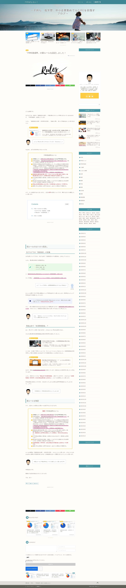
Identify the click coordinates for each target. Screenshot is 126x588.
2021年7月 (83, 416)
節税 (82, 193)
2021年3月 (83, 429)
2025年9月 (83, 263)
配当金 (82, 203)
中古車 (94, 216)
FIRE (27, 50)
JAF (84, 214)
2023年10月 (83, 326)
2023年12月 (83, 319)
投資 (82, 187)
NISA (88, 214)
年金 (82, 183)
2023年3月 (83, 349)
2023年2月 (83, 352)
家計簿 (32, 483)
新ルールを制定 (38, 215)
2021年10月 (83, 406)
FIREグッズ (83, 160)
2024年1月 (83, 316)
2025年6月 (83, 273)
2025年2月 (83, 283)
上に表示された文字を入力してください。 (36, 560)
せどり (93, 214)
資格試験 (83, 197)
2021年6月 (83, 419)
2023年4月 (83, 346)
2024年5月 (83, 309)
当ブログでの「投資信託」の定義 (42, 210)
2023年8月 (83, 333)
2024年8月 (83, 299)
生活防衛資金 (87, 221)
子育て (99, 218)
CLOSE (67, 204)
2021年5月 (83, 422)
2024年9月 (83, 296)
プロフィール (80, 2)
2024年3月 (83, 313)
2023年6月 (83, 339)
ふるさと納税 (84, 170)
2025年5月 (83, 276)
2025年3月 (83, 279)
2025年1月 (83, 286)
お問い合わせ (88, 2)
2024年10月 (83, 293)
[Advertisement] (50, 99)
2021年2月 (83, 432)
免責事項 (38, 586)
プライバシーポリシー (31, 586)
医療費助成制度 (93, 218)
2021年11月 (83, 402)
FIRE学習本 (83, 164)
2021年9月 (83, 409)
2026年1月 (83, 250)
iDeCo (81, 214)
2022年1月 (83, 396)
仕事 (82, 174)
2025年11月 (83, 256)
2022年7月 (83, 376)
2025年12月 (83, 253)
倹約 (82, 177)
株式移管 (81, 221)
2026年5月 (83, 240)
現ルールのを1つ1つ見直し (40, 208)
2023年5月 (83, 343)
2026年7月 (83, 233)
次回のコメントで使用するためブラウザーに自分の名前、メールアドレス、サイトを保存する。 (49, 554)
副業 (82, 180)
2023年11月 (83, 323)
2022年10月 (83, 366)
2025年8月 (83, 266)
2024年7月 (83, 303)
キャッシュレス (82, 216)
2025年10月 (83, 260)
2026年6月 (83, 236)
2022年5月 (83, 382)
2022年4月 (83, 386)
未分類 (82, 190)
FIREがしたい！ (31, 2)
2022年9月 (83, 369)
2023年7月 (83, 336)
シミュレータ (89, 216)
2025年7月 (83, 269)
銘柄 (95, 223)
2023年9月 (83, 329)
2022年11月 (83, 362)
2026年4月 (83, 243)
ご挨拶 (82, 167)
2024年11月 (83, 289)
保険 (80, 218)
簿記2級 (92, 221)
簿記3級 (97, 221)
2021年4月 (83, 426)
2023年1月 (83, 356)
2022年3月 (83, 389)
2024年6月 (83, 306)
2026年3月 (83, 246)
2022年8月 (83, 372)
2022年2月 (83, 392)
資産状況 (36, 483)
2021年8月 (83, 412)
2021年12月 (83, 399)
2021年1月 (83, 435)
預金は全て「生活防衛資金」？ (42, 212)
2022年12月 (83, 359)
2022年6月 (83, 379)
